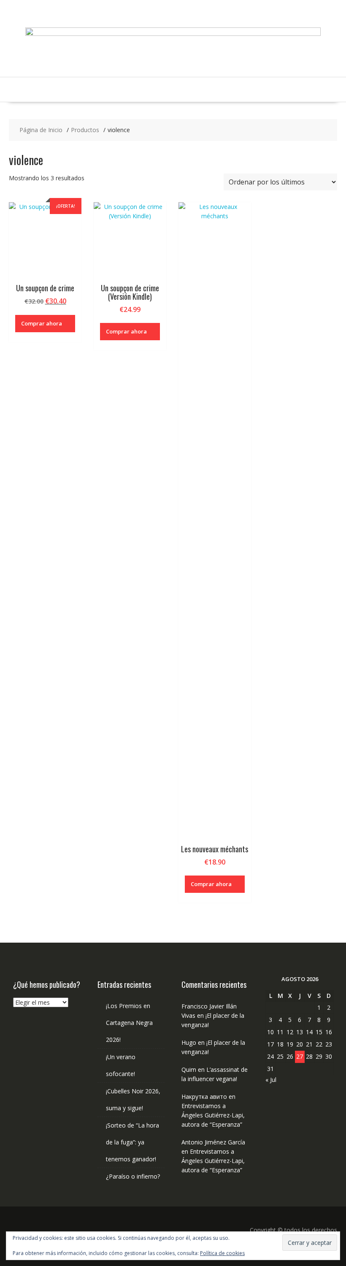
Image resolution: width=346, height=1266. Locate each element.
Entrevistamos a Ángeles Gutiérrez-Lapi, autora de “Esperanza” (213, 1115)
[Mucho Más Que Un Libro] (173, 34)
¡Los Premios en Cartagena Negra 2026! (129, 1023)
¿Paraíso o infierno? (133, 1176)
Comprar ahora (41, 323)
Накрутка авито (204, 1097)
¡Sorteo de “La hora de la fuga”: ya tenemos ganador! (132, 1142)
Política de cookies (222, 1253)
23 (328, 1044)
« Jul (270, 1080)
